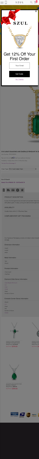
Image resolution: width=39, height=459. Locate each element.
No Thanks (20, 79)
